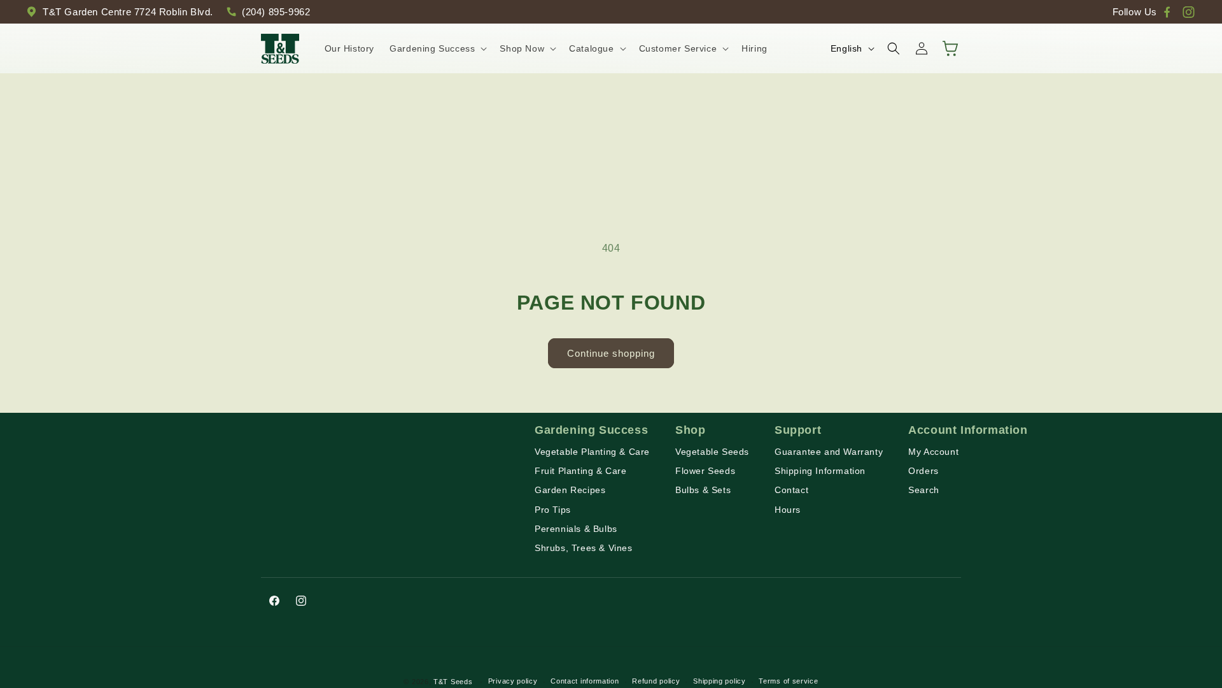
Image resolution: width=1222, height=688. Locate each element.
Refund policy (656, 681)
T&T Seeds (452, 681)
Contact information (585, 681)
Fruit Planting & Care (581, 471)
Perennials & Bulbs (576, 529)
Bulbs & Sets (703, 490)
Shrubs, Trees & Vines (584, 548)
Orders (923, 471)
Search (923, 490)
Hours (788, 510)
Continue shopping (611, 353)
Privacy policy (513, 681)
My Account (933, 452)
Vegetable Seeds (712, 452)
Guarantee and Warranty (829, 452)
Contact (791, 490)
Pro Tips (553, 510)
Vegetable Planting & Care (592, 452)
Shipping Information (820, 471)
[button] (437, 48)
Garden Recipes (570, 490)
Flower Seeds (705, 471)
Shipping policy (719, 681)
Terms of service (788, 681)
